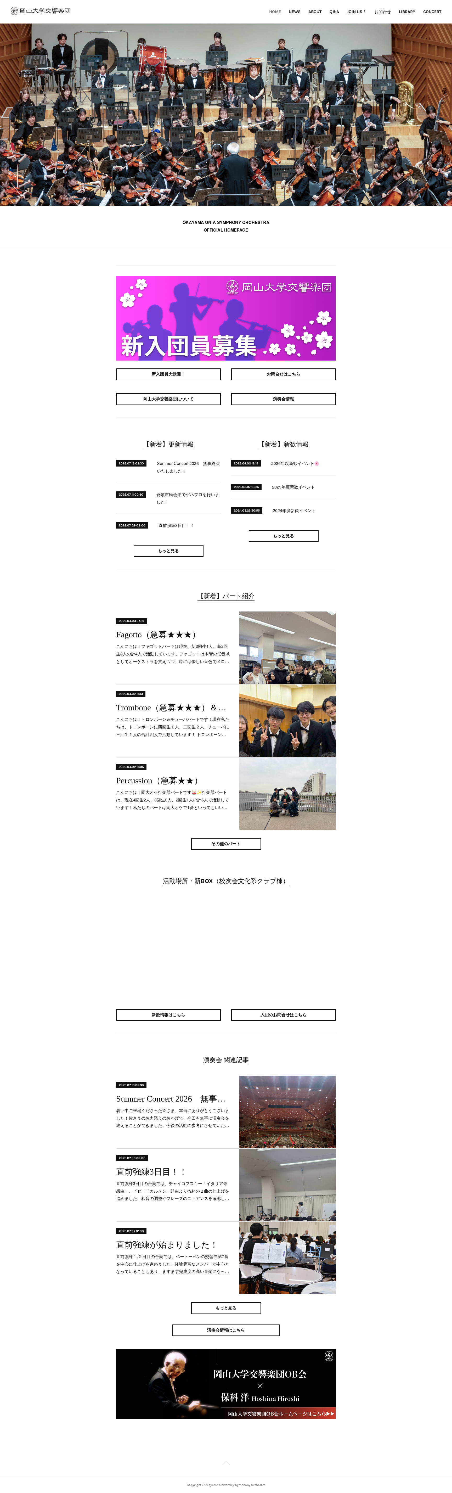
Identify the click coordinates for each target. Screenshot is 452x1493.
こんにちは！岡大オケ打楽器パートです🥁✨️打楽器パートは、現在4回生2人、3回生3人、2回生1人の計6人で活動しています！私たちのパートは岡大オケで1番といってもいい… (172, 799)
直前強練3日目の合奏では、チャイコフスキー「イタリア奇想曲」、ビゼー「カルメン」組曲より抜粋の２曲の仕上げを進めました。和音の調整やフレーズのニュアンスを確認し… (172, 1191)
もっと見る (168, 550)
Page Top (226, 1464)
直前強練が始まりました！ (167, 1244)
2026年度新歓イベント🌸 (295, 463)
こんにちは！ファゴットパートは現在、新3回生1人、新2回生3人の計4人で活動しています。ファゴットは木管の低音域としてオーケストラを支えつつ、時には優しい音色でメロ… (173, 653)
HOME (275, 11)
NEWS (295, 11)
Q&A (334, 11)
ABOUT (315, 11)
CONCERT (432, 11)
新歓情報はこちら (168, 1014)
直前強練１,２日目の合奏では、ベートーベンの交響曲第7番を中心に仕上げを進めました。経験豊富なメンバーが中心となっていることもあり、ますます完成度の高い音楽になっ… (172, 1264)
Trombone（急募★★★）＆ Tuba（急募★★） (173, 707)
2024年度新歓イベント (294, 510)
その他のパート (226, 843)
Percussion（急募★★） (159, 780)
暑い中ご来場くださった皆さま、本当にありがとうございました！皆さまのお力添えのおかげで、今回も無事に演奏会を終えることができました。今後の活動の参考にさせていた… (172, 1118)
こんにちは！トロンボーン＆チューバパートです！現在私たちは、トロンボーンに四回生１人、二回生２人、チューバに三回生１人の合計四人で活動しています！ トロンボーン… (172, 726)
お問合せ (382, 11)
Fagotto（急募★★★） (158, 634)
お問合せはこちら (283, 374)
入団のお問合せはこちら (284, 1014)
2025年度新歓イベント (293, 487)
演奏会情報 (283, 398)
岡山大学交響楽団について (168, 398)
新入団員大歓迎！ (168, 374)
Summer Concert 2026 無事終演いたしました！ (173, 1098)
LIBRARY (407, 11)
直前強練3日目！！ (176, 525)
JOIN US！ (356, 11)
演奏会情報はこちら (226, 1330)
